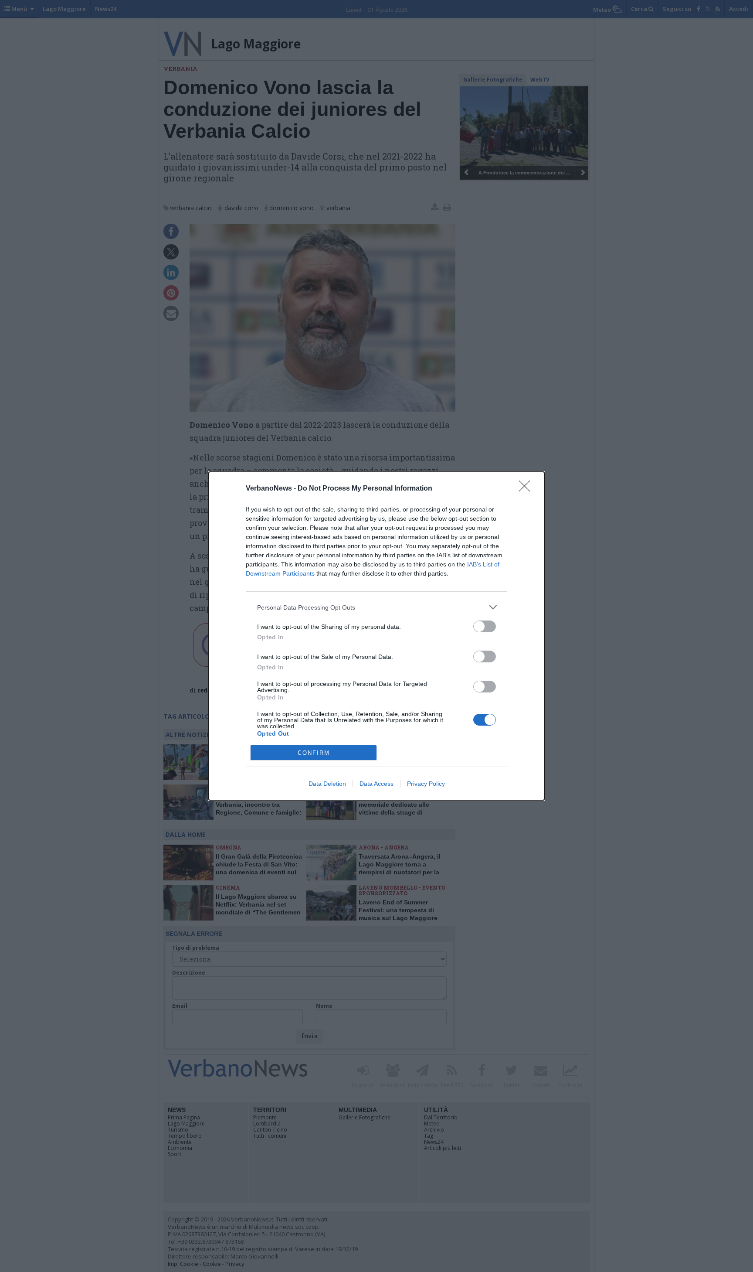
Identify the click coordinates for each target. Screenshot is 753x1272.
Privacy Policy (426, 783)
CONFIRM (314, 753)
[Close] (527, 489)
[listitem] (376, 607)
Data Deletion (327, 783)
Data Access (376, 783)
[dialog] (376, 636)
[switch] (484, 626)
